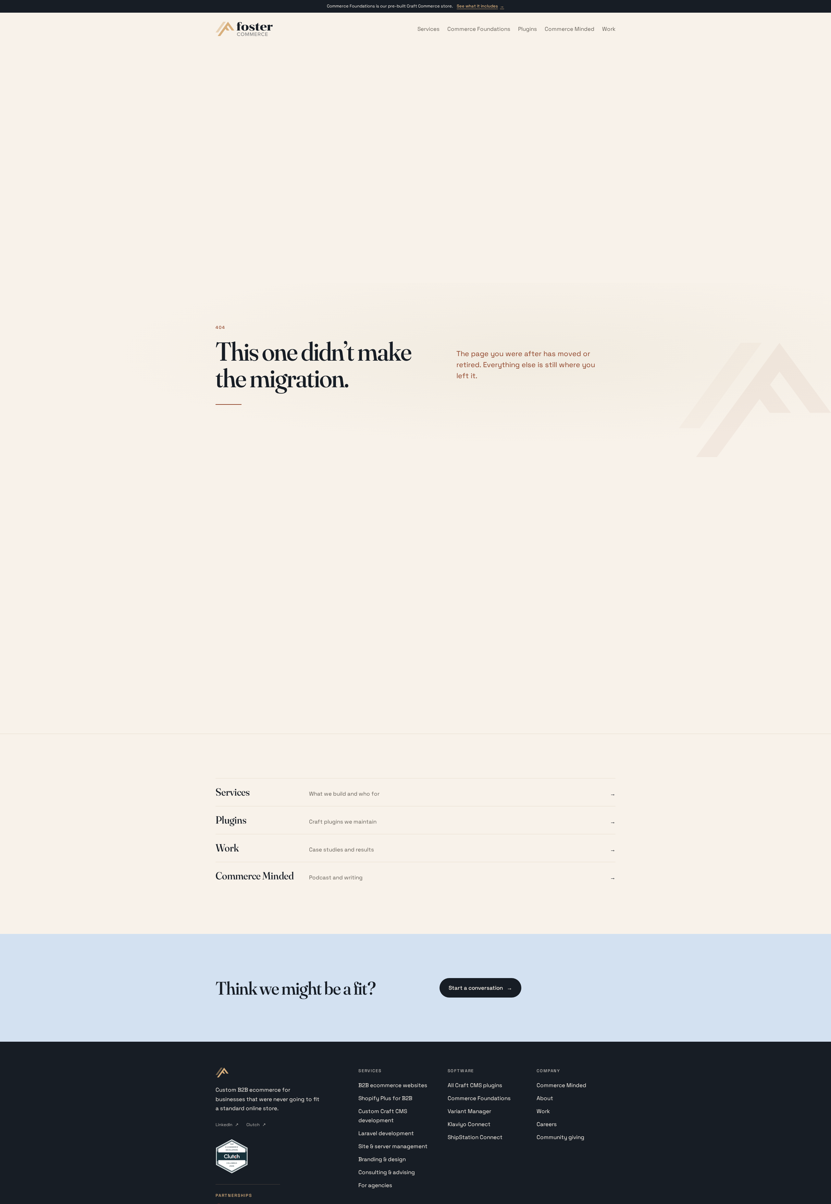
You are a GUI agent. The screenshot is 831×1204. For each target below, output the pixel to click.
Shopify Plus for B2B (385, 1098)
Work (608, 28)
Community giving (560, 1137)
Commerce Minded (569, 28)
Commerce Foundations (478, 28)
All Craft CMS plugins (475, 1085)
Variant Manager (469, 1111)
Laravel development (386, 1133)
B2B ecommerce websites (392, 1085)
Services (428, 28)
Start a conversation (480, 987)
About (545, 1098)
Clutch (256, 1124)
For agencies (375, 1185)
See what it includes (480, 6)
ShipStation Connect (475, 1137)
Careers (547, 1124)
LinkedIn (227, 1124)
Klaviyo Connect (469, 1124)
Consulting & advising (386, 1172)
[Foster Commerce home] (244, 29)
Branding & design (382, 1159)
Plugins (527, 28)
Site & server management (393, 1146)
